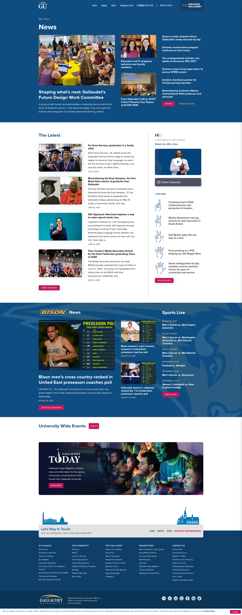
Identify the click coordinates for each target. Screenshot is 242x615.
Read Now (56, 485)
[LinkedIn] (193, 598)
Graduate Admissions (180, 569)
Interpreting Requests (80, 563)
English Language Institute (182, 580)
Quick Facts (43, 549)
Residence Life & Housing (182, 559)
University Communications (183, 573)
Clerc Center (177, 576)
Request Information (187, 531)
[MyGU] (164, 598)
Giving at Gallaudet (146, 569)
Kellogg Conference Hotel (115, 563)
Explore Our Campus (113, 549)
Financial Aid (177, 549)
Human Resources (179, 552)
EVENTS (168, 103)
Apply (104, 5)
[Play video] (178, 162)
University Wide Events (148, 556)
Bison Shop (76, 576)
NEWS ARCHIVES (186, 103)
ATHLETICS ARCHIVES (51, 407)
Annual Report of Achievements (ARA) (53, 573)
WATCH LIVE (172, 395)
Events (94, 426)
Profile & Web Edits (79, 573)
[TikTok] (199, 598)
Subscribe (143, 563)
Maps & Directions (112, 556)
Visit (94, 5)
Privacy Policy (209, 611)
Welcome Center (111, 566)
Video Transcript (171, 182)
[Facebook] (188, 598)
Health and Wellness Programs (84, 566)
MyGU (74, 552)
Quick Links (166, 5)
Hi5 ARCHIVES (164, 280)
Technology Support (80, 559)
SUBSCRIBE (160, 194)
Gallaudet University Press (149, 573)
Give (113, 5)
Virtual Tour (109, 552)
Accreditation (44, 559)
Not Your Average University (50, 579)
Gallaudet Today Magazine (149, 566)
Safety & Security (179, 563)
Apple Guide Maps (112, 573)
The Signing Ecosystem (48, 576)
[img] (138, 46)
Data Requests (144, 559)
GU (40, 19)
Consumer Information (47, 563)
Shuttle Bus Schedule (113, 559)
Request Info (126, 5)
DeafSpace (109, 576)
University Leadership (47, 552)
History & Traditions (46, 556)
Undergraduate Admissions (183, 566)
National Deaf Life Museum (115, 569)
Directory (75, 549)
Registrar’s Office (179, 556)
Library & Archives (79, 556)
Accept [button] (235, 612)
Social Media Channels (148, 552)
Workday (75, 569)
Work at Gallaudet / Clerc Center (151, 549)
